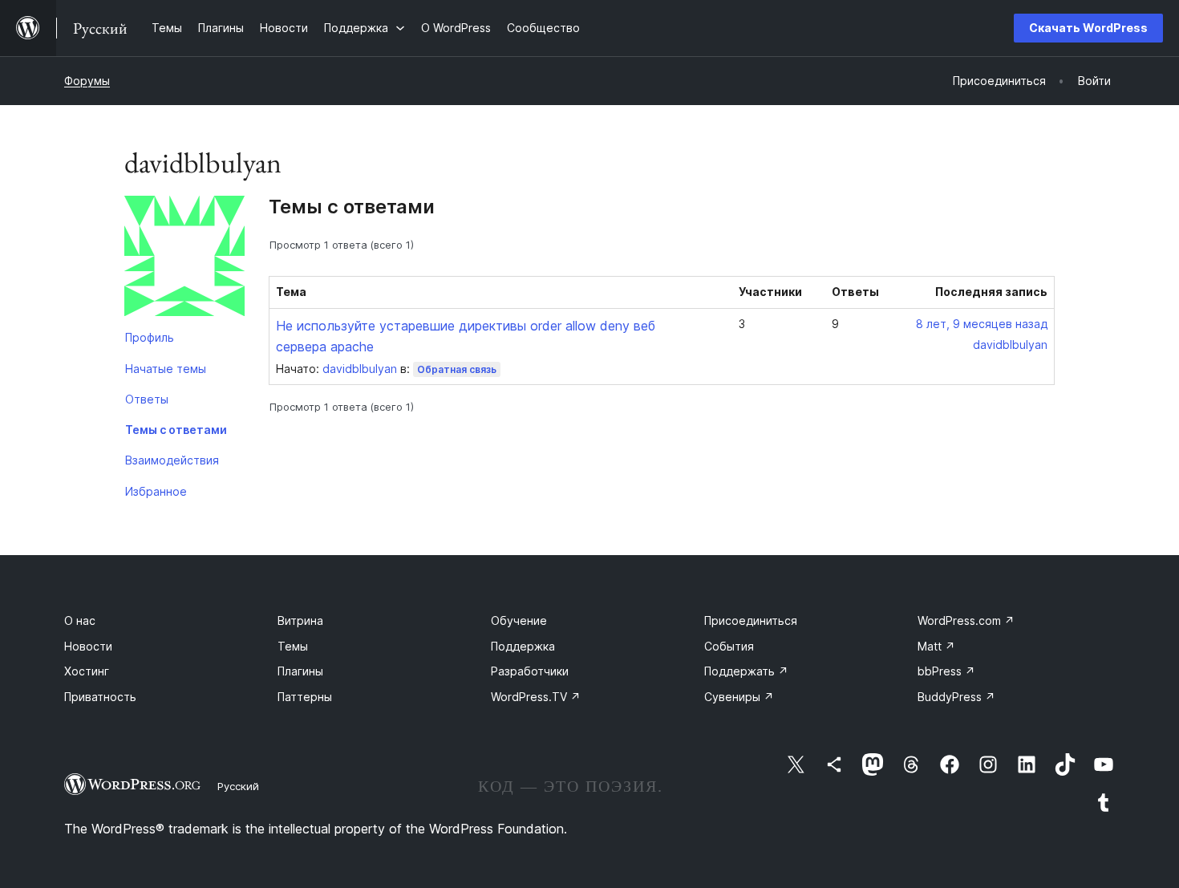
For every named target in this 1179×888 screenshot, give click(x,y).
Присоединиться (750, 620)
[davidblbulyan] (184, 259)
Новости (88, 646)
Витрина (300, 620)
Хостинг (86, 671)
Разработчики (530, 671)
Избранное (156, 491)
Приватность (100, 697)
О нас (79, 620)
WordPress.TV (536, 697)
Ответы (146, 399)
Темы (293, 646)
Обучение (519, 620)
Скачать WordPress (1088, 27)
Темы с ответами (176, 429)
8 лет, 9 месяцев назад (981, 323)
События (729, 646)
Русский (238, 786)
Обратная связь (456, 369)
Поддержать (746, 671)
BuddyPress (956, 697)
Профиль (149, 337)
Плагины (300, 671)
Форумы (87, 80)
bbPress (946, 671)
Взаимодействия (172, 460)
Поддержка (523, 646)
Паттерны (305, 697)
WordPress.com (966, 620)
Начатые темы (165, 368)
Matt (936, 646)
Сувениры (739, 697)
